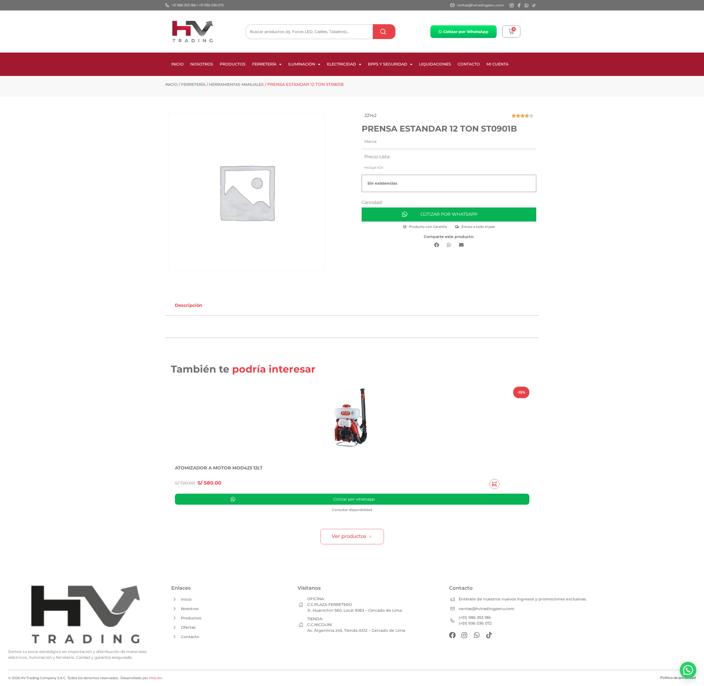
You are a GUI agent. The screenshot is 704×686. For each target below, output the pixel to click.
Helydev (156, 678)
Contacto (469, 64)
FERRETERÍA (264, 64)
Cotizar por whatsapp (448, 214)
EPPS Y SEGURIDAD (387, 64)
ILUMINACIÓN (301, 64)
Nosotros (201, 64)
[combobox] (309, 31)
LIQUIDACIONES (435, 64)
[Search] (384, 31)
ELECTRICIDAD (341, 64)
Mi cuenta (497, 64)
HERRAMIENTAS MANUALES (236, 84)
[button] (436, 245)
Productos (233, 64)
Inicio (177, 64)
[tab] (188, 306)
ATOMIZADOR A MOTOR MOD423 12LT (219, 468)
